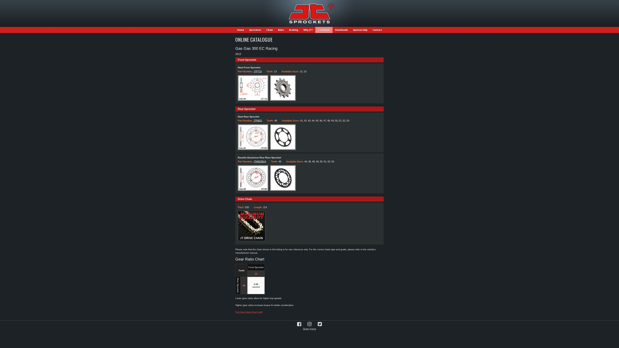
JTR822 (258, 120)
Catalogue (324, 30)
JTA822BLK (260, 161)
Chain (269, 30)
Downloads (341, 30)
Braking (293, 30)
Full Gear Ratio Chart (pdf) (249, 312)
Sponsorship (360, 30)
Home (240, 30)
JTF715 (258, 71)
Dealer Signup (309, 329)
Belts (281, 30)
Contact (377, 30)
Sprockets (255, 30)
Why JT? (308, 30)
